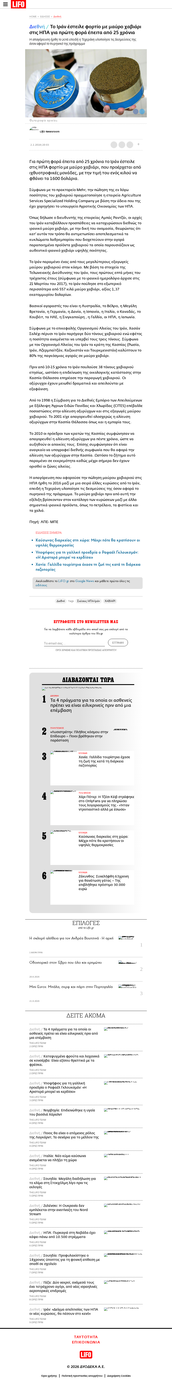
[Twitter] (142, 111)
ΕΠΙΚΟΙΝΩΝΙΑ (86, 1342)
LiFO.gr (63, 581)
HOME (32, 16)
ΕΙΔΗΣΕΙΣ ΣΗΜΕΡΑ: (49, 533)
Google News (84, 581)
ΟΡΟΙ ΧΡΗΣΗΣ (63, 650)
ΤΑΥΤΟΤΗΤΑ (86, 1337)
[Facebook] (135, 111)
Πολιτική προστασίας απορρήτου (82, 1375)
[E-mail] (129, 144)
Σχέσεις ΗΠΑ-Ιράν (88, 601)
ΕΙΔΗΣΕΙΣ (45, 16)
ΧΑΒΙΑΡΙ (110, 601)
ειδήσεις (41, 585)
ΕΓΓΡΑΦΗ (118, 642)
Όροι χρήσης (49, 1375)
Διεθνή (57, 16)
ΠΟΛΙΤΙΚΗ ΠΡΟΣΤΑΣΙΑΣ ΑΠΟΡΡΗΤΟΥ (96, 650)
